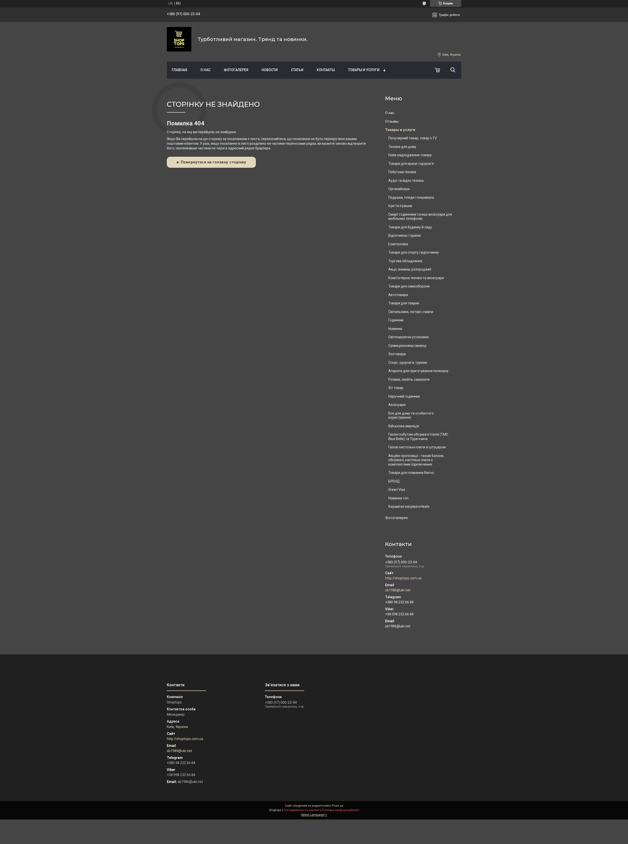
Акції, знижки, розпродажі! (409, 269)
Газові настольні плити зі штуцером (417, 447)
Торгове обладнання (405, 261)
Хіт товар (395, 388)
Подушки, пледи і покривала (411, 197)
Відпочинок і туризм (404, 235)
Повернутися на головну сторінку (213, 162)
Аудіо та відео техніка (406, 180)
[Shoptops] (179, 39)
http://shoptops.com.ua (403, 578)
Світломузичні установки (408, 337)
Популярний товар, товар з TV (412, 138)
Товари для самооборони (409, 286)
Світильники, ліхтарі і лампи (410, 312)
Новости (270, 70)
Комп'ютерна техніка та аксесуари (416, 278)
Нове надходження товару (410, 155)
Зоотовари (397, 354)
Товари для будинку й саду (410, 227)
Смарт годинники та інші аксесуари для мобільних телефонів (420, 216)
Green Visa (396, 490)
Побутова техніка (402, 172)
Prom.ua (337, 805)
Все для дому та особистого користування (411, 415)
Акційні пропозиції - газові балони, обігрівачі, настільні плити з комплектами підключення (416, 460)
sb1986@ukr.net (397, 590)
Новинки (395, 329)
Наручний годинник (404, 396)
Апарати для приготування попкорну (418, 371)
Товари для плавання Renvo (411, 473)
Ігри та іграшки (400, 206)
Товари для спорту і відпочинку (413, 252)
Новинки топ (398, 498)
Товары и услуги (363, 70)
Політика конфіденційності (340, 810)
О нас (205, 70)
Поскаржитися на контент (302, 810)
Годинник (396, 320)
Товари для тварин (403, 303)
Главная (179, 70)
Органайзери (399, 189)
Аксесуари (397, 405)
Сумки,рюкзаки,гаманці (407, 346)
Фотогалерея (236, 70)
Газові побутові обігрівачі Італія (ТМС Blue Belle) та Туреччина (418, 436)
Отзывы (392, 121)
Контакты (326, 70)
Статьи (297, 70)
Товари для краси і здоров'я (411, 164)
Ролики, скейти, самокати (409, 379)
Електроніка (398, 244)
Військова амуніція (403, 426)
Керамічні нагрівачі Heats (409, 506)
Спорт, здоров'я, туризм (407, 362)
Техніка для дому (402, 147)
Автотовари (398, 295)
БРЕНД (394, 481)
